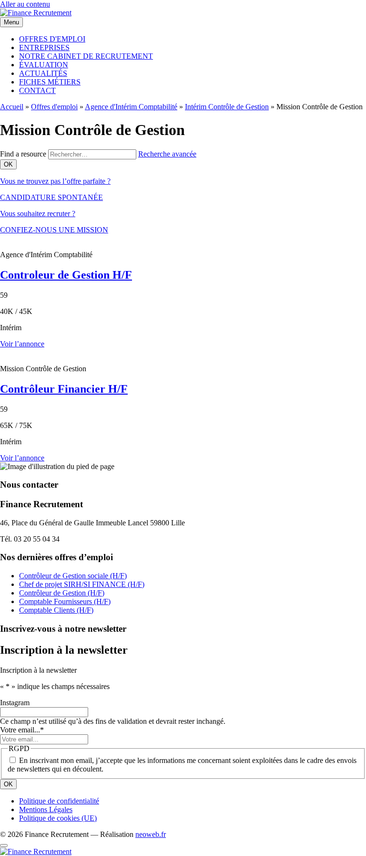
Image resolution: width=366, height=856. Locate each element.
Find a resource (23, 154)
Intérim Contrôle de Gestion (227, 107)
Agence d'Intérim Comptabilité (131, 107)
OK (8, 784)
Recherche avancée (167, 154)
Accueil (11, 107)
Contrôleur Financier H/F (64, 389)
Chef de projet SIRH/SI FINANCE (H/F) (81, 584)
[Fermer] (4, 845)
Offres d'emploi (54, 107)
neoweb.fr (150, 834)
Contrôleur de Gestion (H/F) (61, 593)
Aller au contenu (25, 4)
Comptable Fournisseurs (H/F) (65, 601)
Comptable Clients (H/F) (56, 610)
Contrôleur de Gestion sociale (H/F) (73, 576)
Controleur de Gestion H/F (66, 275)
